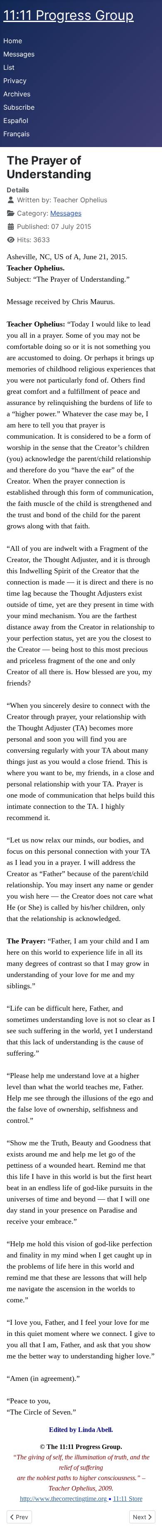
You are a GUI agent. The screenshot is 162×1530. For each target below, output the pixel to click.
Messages (18, 54)
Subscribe (18, 107)
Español (15, 120)
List (9, 67)
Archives (16, 94)
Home (12, 41)
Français (16, 134)
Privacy (15, 80)
